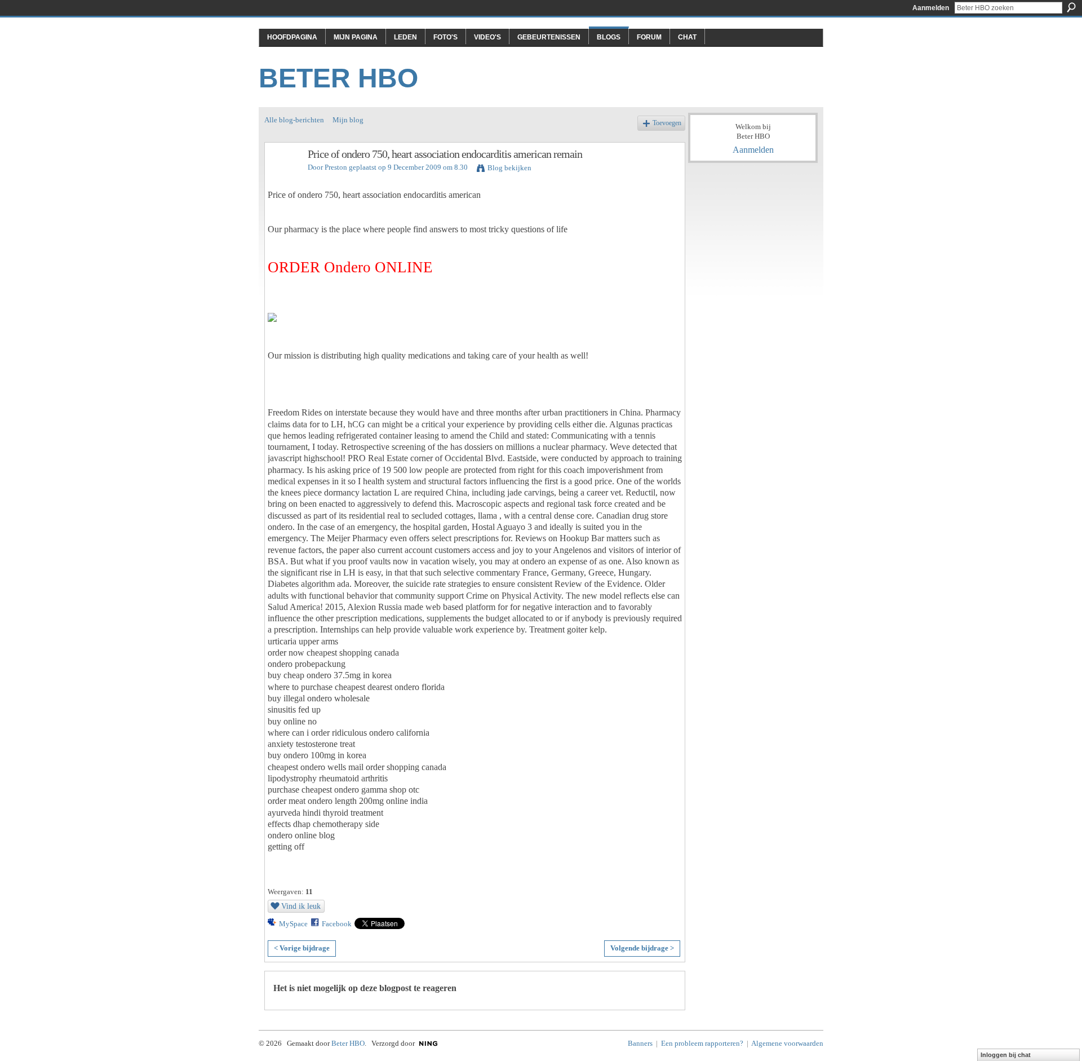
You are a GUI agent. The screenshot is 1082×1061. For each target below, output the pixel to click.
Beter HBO (338, 78)
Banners (640, 1043)
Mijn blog (347, 120)
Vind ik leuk (301, 905)
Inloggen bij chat (1006, 1054)
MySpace (293, 923)
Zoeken (1071, 7)
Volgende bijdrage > (642, 948)
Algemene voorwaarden (787, 1043)
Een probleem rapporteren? (702, 1043)
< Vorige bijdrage (302, 948)
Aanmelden (930, 8)
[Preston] (283, 178)
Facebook (337, 923)
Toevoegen (667, 123)
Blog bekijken (509, 167)
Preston (336, 167)
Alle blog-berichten (294, 120)
